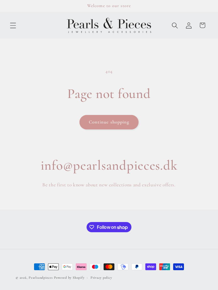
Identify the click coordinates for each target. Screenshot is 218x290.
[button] (13, 25)
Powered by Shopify (69, 278)
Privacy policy (101, 278)
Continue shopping (109, 122)
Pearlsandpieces (41, 278)
